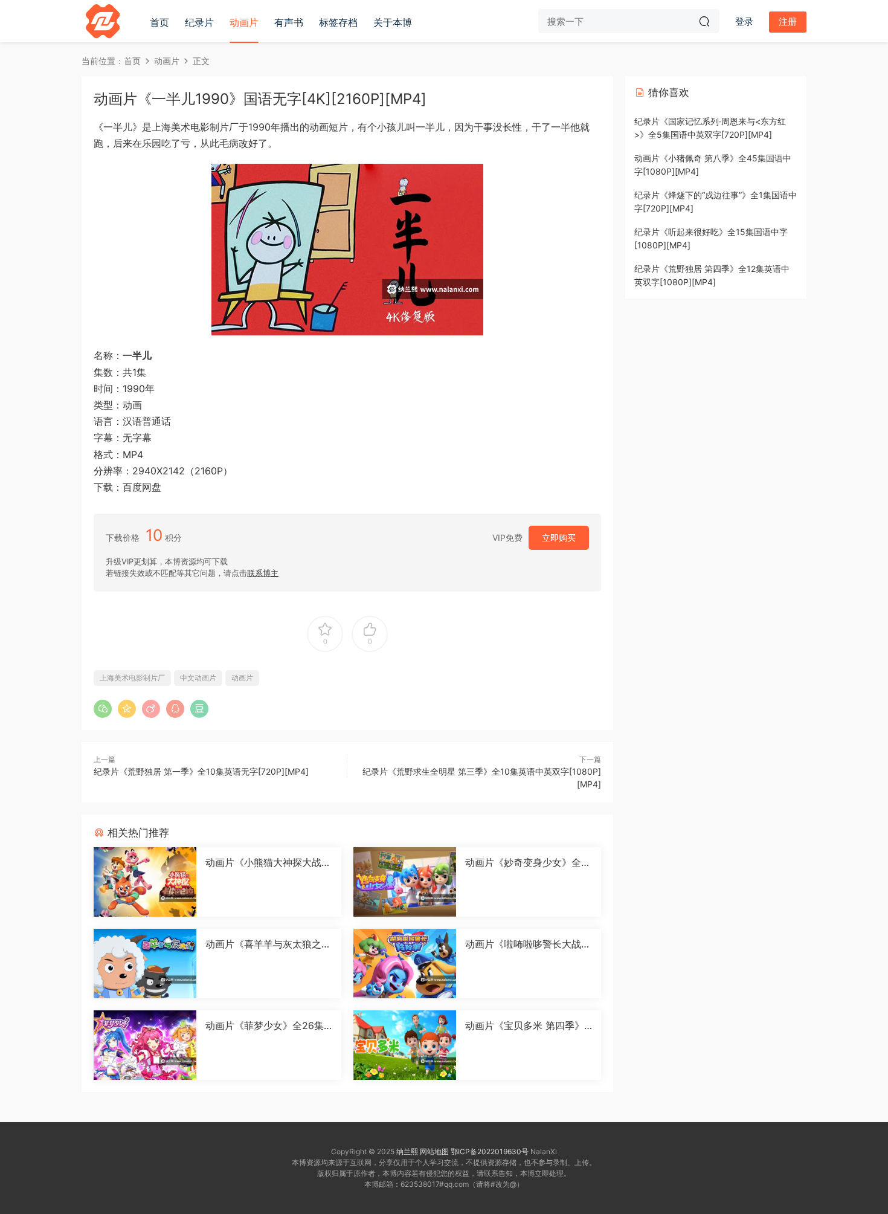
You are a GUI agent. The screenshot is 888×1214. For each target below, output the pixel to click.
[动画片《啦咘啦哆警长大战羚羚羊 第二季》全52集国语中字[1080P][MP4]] (404, 963)
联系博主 (262, 573)
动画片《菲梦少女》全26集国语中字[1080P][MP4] (264, 1025)
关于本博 (392, 22)
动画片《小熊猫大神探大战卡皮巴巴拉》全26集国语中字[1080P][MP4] (268, 862)
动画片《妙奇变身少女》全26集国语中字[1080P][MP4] (526, 862)
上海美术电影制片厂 (132, 677)
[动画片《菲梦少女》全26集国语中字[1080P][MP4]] (145, 1045)
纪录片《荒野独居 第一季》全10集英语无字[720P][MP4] (201, 771)
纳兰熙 (407, 1151)
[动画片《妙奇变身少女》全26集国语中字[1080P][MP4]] (404, 882)
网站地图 (434, 1151)
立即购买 (559, 537)
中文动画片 (198, 677)
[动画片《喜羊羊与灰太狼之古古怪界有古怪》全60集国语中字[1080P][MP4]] (145, 963)
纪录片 (199, 22)
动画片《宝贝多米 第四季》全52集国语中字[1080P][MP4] (527, 1025)
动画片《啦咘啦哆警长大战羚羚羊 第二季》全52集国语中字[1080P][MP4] (528, 944)
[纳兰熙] (103, 21)
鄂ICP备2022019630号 (490, 1151)
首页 (159, 22)
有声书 (288, 22)
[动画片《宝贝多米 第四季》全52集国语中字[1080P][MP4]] (404, 1045)
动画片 (244, 22)
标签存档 (338, 22)
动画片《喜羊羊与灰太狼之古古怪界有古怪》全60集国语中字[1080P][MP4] (268, 944)
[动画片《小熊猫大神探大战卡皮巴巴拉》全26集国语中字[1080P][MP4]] (145, 882)
